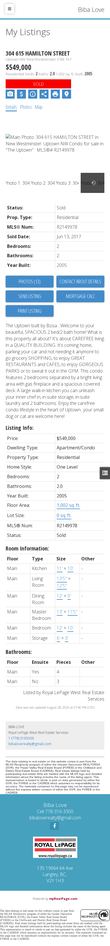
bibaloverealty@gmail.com (29, 743)
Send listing (29, 296)
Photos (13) (30, 281)
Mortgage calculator (80, 296)
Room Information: (27, 548)
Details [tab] (11, 106)
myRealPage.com (63, 898)
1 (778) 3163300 (21, 738)
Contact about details (80, 281)
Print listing (29, 310)
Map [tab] (39, 106)
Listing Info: (20, 427)
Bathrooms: (19, 652)
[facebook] (54, 826)
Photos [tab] (26, 106)
